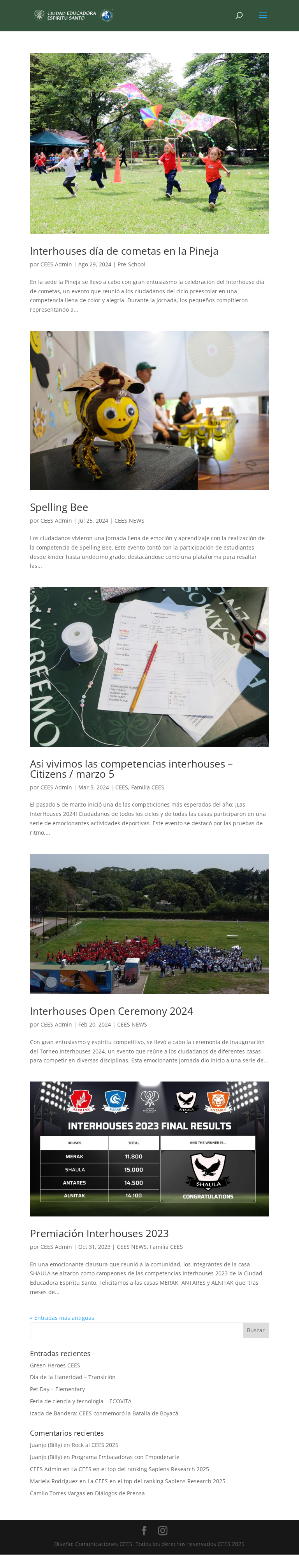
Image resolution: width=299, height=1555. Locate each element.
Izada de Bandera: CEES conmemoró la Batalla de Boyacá (104, 1413)
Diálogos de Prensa (120, 1493)
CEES (121, 787)
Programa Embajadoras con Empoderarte (125, 1457)
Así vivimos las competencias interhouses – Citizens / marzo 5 (131, 769)
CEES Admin (56, 264)
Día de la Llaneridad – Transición (73, 1377)
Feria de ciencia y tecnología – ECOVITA (81, 1401)
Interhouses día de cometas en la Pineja (124, 251)
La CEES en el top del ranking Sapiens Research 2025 (140, 1469)
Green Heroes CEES (55, 1365)
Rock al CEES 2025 (95, 1445)
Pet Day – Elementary (57, 1389)
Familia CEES (147, 787)
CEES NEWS (129, 520)
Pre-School (131, 264)
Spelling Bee (59, 507)
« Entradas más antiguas (62, 1317)
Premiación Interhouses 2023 (99, 1233)
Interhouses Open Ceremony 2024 (111, 1011)
